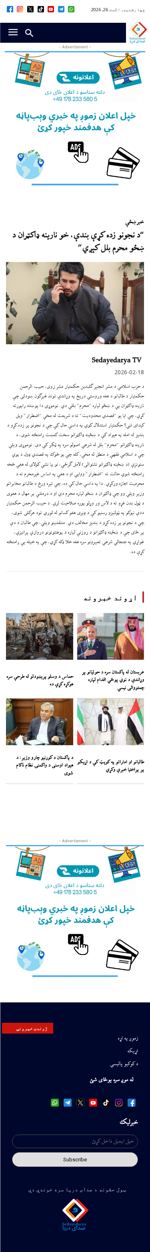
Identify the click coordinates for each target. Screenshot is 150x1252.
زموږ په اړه (128, 1038)
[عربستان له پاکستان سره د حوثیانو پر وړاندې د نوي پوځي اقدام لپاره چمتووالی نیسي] (110, 636)
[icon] (71, 9)
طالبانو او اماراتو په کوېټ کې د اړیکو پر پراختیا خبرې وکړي (110, 766)
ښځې (130, 222)
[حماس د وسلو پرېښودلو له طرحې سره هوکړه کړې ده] (39, 636)
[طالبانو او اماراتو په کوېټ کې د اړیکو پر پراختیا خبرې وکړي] (110, 721)
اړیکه (132, 1051)
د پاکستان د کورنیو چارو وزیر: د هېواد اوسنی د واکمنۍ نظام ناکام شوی (44, 766)
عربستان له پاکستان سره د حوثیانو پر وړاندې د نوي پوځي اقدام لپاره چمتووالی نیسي (113, 680)
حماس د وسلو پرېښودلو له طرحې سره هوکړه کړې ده (39, 681)
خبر (140, 222)
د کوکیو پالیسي (124, 1064)
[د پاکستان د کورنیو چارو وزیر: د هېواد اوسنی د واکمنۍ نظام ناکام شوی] (39, 721)
